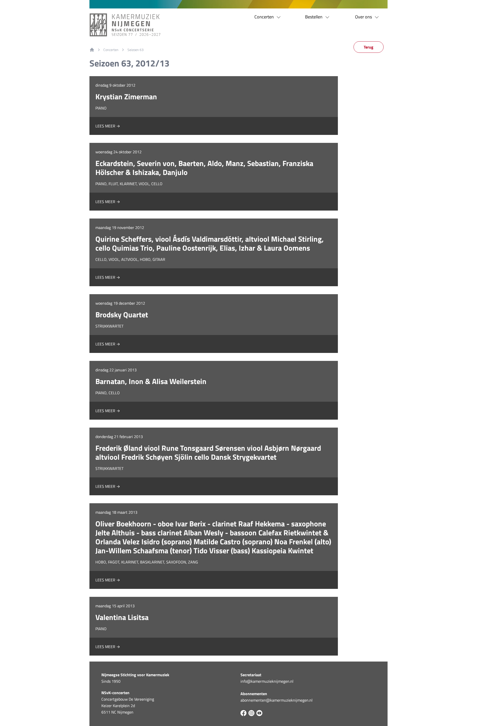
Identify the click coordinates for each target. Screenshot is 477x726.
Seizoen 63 (135, 49)
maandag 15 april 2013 (115, 606)
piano (101, 108)
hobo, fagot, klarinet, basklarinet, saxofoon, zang (146, 562)
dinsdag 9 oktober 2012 (115, 85)
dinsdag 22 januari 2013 (116, 370)
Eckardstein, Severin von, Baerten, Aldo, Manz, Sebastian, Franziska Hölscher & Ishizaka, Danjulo (204, 168)
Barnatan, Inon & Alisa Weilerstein (150, 381)
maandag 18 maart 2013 (116, 512)
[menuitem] (91, 49)
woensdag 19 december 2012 (120, 303)
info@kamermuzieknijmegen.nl (266, 681)
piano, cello (107, 393)
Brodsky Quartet (121, 314)
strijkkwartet (109, 326)
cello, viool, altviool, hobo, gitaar (130, 259)
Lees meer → (107, 126)
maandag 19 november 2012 (119, 227)
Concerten (111, 49)
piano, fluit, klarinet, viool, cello (128, 184)
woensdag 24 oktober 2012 (118, 152)
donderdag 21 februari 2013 (119, 437)
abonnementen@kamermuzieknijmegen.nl (276, 700)
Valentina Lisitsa (122, 617)
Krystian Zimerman (126, 96)
